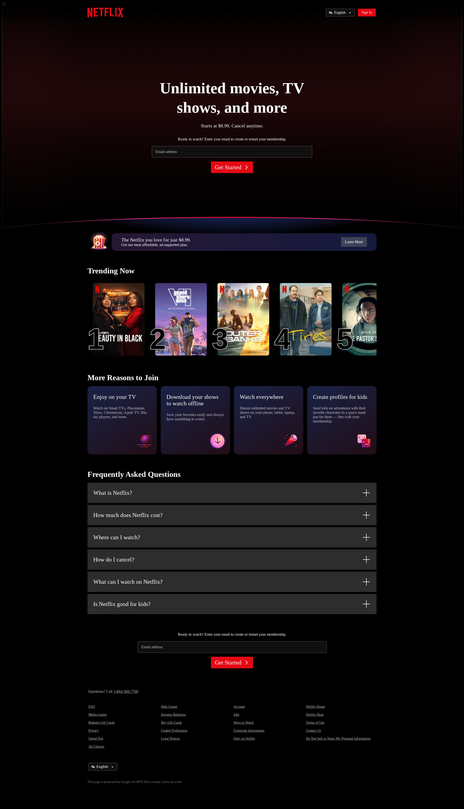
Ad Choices (96, 746)
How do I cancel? (113, 559)
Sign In (367, 12)
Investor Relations (173, 714)
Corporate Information (248, 730)
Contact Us (313, 730)
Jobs (236, 714)
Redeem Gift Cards (101, 722)
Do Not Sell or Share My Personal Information (338, 738)
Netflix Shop (315, 714)
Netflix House (315, 706)
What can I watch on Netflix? (128, 582)
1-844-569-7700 (125, 691)
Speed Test (95, 738)
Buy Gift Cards (171, 722)
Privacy (93, 730)
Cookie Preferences (174, 730)
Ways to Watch (243, 722)
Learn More (354, 242)
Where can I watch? (116, 537)
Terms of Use (315, 722)
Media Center (97, 714)
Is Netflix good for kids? (122, 604)
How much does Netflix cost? (128, 515)
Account (239, 706)
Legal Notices (170, 738)
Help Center (169, 706)
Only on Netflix (244, 738)
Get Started (228, 167)
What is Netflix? (112, 493)
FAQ (91, 706)
